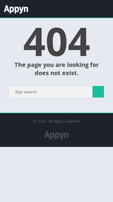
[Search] (98, 92)
